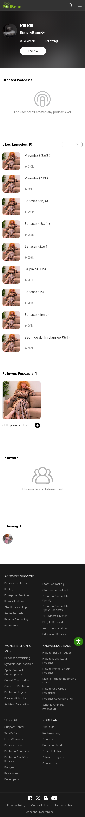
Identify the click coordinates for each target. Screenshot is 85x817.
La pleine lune (35, 269)
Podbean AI (11, 625)
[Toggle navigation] (80, 5)
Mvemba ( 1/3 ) (36, 178)
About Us (48, 727)
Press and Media (53, 745)
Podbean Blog (51, 733)
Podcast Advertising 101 (57, 698)
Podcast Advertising (17, 658)
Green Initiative (52, 751)
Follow (33, 51)
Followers (28, 40)
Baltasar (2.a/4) (36, 246)
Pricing (8, 589)
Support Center (14, 727)
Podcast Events (14, 745)
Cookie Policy (40, 805)
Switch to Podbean (16, 686)
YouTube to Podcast (55, 628)
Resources (11, 773)
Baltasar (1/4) (35, 292)
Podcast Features (15, 583)
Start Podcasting (53, 584)
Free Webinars (13, 739)
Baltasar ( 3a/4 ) (37, 224)
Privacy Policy (16, 805)
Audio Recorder (14, 613)
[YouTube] (54, 798)
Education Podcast (54, 634)
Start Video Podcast (55, 590)
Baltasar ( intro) (36, 314)
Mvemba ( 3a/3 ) (37, 155)
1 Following (50, 40)
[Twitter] (38, 798)
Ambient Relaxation (16, 704)
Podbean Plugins (15, 692)
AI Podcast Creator (54, 616)
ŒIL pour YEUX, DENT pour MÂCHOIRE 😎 (16, 425)
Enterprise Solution (16, 595)
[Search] (70, 5)
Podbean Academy (16, 751)
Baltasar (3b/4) (36, 201)
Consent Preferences (40, 811)
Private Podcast (14, 601)
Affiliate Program (53, 757)
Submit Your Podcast (17, 680)
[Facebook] (30, 798)
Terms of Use (63, 805)
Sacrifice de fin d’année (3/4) (47, 337)
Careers (47, 739)
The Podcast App (15, 607)
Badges (9, 767)
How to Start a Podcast (57, 652)
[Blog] (46, 798)
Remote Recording (16, 619)
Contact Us (49, 763)
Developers (11, 779)
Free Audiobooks (15, 698)
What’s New (12, 733)
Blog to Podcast (52, 622)
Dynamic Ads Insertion (18, 664)
